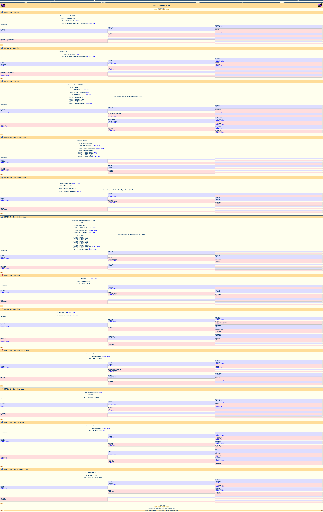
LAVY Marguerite (96, 430)
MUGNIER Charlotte (79, 94)
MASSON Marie (83, 237)
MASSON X (77, 102)
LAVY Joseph (110, 452)
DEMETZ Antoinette (218, 446)
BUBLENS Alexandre (93, 397)
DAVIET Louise (217, 30)
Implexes (282, 2)
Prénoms (173, 0)
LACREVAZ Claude (111, 265)
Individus (240, 0)
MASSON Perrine (79, 99)
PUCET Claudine (83, 232)
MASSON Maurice (79, 98)
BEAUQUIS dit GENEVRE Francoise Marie (76, 23)
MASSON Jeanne (83, 238)
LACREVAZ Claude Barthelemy (113, 337)
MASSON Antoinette (69, 191)
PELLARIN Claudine (218, 454)
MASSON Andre (88, 156)
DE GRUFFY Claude (218, 374)
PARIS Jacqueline (111, 343)
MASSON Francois (84, 245)
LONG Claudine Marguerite (221, 322)
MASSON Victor (79, 100)
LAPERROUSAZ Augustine (70, 188)
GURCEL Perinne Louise (89, 148)
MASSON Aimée (83, 240)
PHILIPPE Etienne (218, 458)
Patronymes (97, 0)
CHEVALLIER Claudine (80, 92)
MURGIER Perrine (110, 128)
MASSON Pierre (78, 89)
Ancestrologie (156, 510)
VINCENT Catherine (111, 382)
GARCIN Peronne (92, 475)
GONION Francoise (88, 150)
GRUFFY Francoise (97, 358)
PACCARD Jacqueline (218, 131)
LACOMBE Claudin (110, 171)
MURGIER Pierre (218, 126)
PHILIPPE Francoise (111, 461)
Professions (103, 2)
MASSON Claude (110, 28)
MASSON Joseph (88, 152)
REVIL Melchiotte (68, 186)
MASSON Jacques (87, 145)
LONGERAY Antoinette (94, 395)
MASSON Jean (63, 312)
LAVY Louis (217, 450)
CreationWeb (165, 510)
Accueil (27, 0)
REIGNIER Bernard (218, 326)
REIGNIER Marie (110, 34)
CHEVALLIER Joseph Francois (112, 120)
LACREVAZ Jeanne (83, 230)
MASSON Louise (83, 249)
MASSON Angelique (89, 155)
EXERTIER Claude (85, 283)
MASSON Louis (68, 183)
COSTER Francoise (218, 122)
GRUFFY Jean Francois (112, 376)
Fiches (298, 0)
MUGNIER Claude (218, 442)
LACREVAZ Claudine (64, 315)
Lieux (25, 2)
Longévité (198, 2)
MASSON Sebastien (70, 20)
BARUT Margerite (218, 462)
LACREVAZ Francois (218, 335)
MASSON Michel (83, 241)
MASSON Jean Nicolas (219, 26)
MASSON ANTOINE (111, 320)
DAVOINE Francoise (218, 339)
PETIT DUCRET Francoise (219, 330)
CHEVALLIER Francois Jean (219, 118)
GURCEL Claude (110, 166)
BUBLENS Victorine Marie (95, 477)
